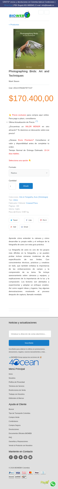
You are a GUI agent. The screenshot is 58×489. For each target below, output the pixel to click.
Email (26, 227)
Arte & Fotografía (26, 197)
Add (14, 227)
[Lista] (46, 12)
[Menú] (41, 12)
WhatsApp (8, 5)
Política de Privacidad (17, 382)
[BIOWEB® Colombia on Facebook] (11, 457)
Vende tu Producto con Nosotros (20, 445)
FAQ (10, 437)
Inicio (11, 374)
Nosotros (12, 378)
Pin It (44, 220)
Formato (12, 167)
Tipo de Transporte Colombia (19, 413)
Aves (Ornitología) (41, 197)
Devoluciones (14, 429)
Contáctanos (13, 421)
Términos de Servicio (16, 386)
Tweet (15, 220)
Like (30, 220)
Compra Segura (15, 425)
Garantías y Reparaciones (18, 441)
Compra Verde (14, 417)
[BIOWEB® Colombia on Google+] (16, 457)
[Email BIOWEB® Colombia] (30, 457)
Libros (15, 200)
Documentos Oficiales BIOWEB (20, 433)
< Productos (14, 24)
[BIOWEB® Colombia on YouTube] (21, 457)
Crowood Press (32, 203)
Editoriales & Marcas (16, 398)
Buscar (11, 409)
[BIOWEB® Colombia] (19, 15)
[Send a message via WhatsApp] (53, 484)
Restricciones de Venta (17, 390)
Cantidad (12, 181)
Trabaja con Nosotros (17, 394)
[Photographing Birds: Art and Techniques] (29, 49)
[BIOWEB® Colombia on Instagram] (25, 457)
